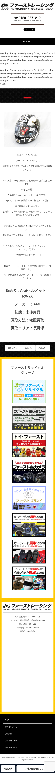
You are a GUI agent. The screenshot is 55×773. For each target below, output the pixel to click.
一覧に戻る (27, 348)
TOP (7, 720)
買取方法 (8, 734)
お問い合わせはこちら (35, 768)
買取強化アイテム (12, 740)
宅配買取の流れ (11, 747)
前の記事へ (12, 348)
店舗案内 (8, 768)
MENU (28, 41)
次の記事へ (42, 348)
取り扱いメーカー (12, 727)
